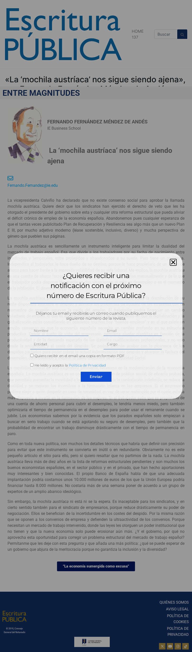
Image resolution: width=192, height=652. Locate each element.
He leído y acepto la (70, 365)
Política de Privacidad (87, 365)
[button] (173, 262)
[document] (96, 326)
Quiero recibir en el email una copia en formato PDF (79, 356)
